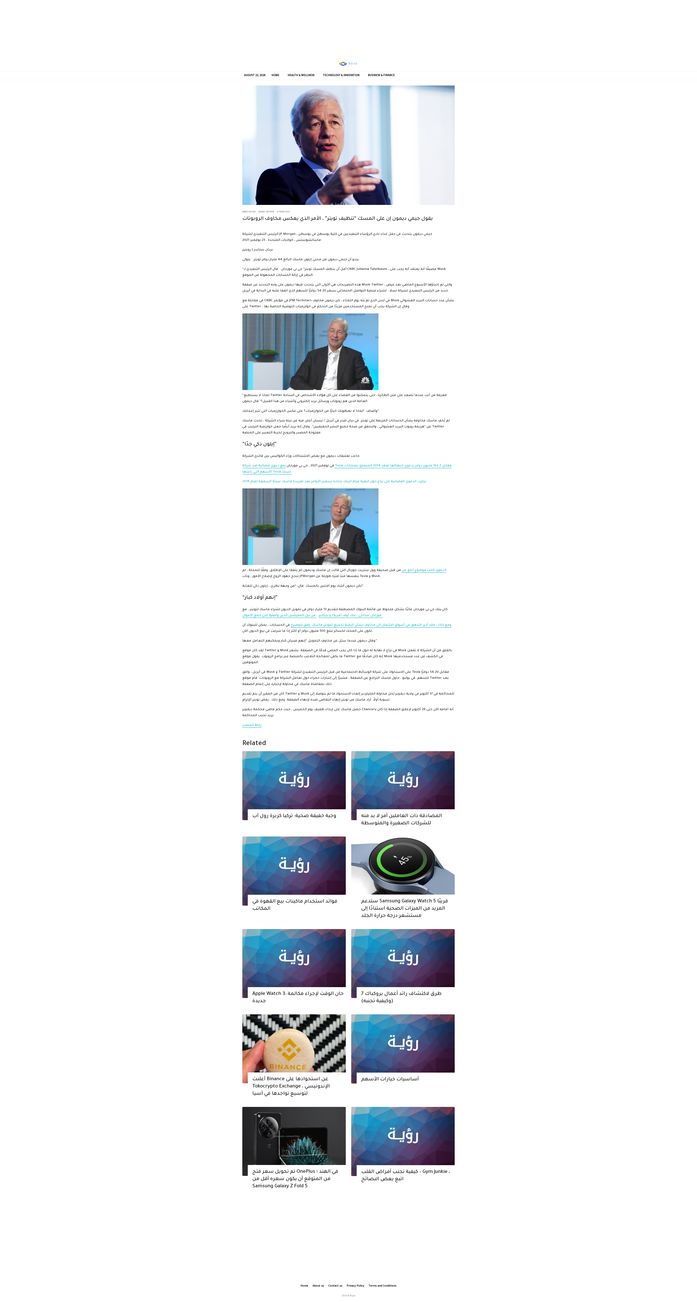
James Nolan (249, 212)
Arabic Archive (266, 212)
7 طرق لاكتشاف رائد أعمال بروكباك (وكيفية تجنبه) (401, 997)
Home (275, 75)
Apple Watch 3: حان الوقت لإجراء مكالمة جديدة (298, 997)
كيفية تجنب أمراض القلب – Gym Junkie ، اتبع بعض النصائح (405, 1176)
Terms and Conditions (382, 1286)
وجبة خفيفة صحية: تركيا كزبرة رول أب (294, 816)
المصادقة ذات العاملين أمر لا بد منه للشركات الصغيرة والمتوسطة (401, 820)
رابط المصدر (251, 725)
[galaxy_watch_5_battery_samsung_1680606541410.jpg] (403, 870)
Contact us (335, 1286)
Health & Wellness (301, 75)
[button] (348, 353)
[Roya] (294, 785)
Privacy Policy (355, 1286)
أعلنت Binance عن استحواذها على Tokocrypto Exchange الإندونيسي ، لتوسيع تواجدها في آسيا (291, 1087)
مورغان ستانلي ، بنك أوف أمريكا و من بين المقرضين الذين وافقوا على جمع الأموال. (312, 615)
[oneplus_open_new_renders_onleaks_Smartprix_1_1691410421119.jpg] (294, 1141)
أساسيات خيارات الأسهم (390, 1079)
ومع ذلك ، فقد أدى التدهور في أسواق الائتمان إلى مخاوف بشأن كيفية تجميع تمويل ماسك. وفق (377, 625)
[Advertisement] (348, 28)
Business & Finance (381, 75)
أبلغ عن (408, 570)
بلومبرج (297, 625)
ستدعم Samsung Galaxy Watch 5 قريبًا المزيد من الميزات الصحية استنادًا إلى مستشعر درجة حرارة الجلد (404, 909)
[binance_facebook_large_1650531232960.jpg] (294, 1048)
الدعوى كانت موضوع (430, 570)
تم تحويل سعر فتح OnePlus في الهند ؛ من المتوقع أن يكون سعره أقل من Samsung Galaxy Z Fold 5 (295, 1179)
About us (318, 1286)
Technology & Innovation (341, 75)
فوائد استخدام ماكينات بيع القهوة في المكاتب (294, 905)
